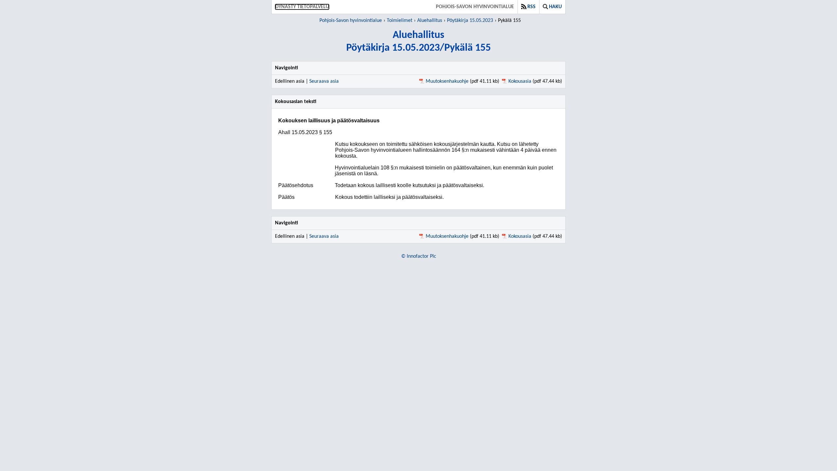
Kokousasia (519, 81)
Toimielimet (399, 20)
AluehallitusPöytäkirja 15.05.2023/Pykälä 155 (418, 41)
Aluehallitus (429, 20)
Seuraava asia (324, 81)
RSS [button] (531, 6)
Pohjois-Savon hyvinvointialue (475, 6)
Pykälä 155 (509, 20)
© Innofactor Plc (418, 256)
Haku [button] (555, 6)
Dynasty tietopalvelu (302, 6)
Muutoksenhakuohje (447, 81)
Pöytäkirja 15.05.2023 (470, 20)
